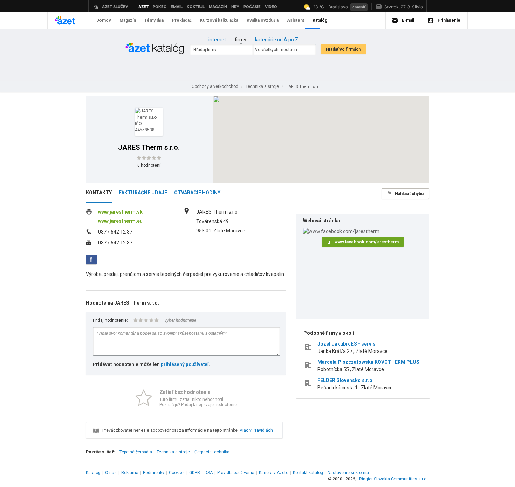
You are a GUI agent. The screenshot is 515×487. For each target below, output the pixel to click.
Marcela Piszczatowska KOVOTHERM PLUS (368, 362)
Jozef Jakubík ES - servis (346, 344)
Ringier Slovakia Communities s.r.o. (393, 478)
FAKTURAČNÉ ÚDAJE (143, 192)
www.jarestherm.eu (120, 221)
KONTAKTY (99, 192)
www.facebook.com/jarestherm (367, 241)
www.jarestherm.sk (120, 212)
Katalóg (93, 472)
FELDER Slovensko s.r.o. (345, 380)
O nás (111, 472)
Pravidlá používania (235, 472)
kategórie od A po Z (276, 39)
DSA (209, 472)
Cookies (177, 472)
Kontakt (308, 472)
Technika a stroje (173, 452)
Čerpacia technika (211, 452)
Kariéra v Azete (273, 472)
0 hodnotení (148, 165)
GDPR (194, 472)
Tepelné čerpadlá (135, 452)
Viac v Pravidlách (256, 430)
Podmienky (153, 472)
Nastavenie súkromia (348, 472)
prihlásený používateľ (185, 364)
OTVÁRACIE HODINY (197, 192)
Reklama (129, 472)
